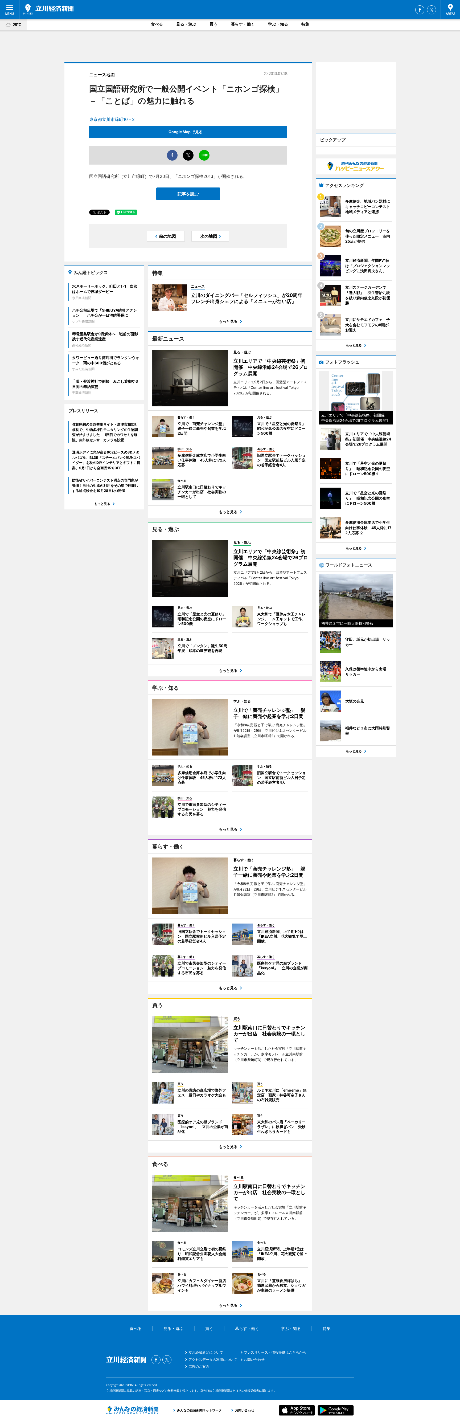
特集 (305, 24)
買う (213, 24)
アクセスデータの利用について (212, 1359)
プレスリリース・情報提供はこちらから (275, 1352)
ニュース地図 (102, 74)
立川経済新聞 (48, 9)
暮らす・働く (243, 24)
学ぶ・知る (278, 24)
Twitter (431, 9)
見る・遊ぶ (186, 24)
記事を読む (188, 194)
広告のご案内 (198, 1366)
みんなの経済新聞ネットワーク (132, 1410)
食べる (157, 24)
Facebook (419, 9)
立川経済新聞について (205, 1352)
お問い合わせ (254, 1359)
